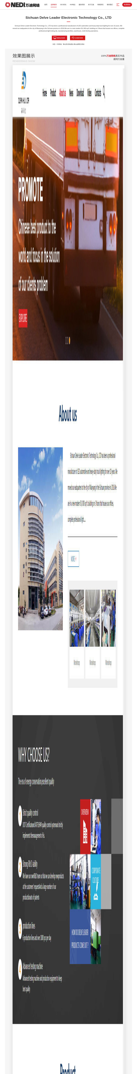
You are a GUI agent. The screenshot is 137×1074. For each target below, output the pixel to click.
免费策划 (127, 5)
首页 (45, 4)
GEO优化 (63, 4)
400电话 (72, 4)
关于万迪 (91, 4)
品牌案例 (54, 4)
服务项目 (82, 4)
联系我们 (110, 4)
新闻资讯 (100, 4)
